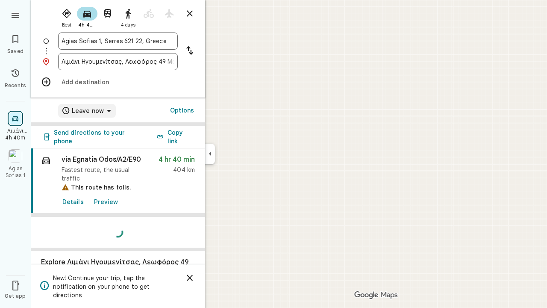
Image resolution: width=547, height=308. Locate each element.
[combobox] (118, 41)
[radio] (66, 16)
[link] (118, 180)
